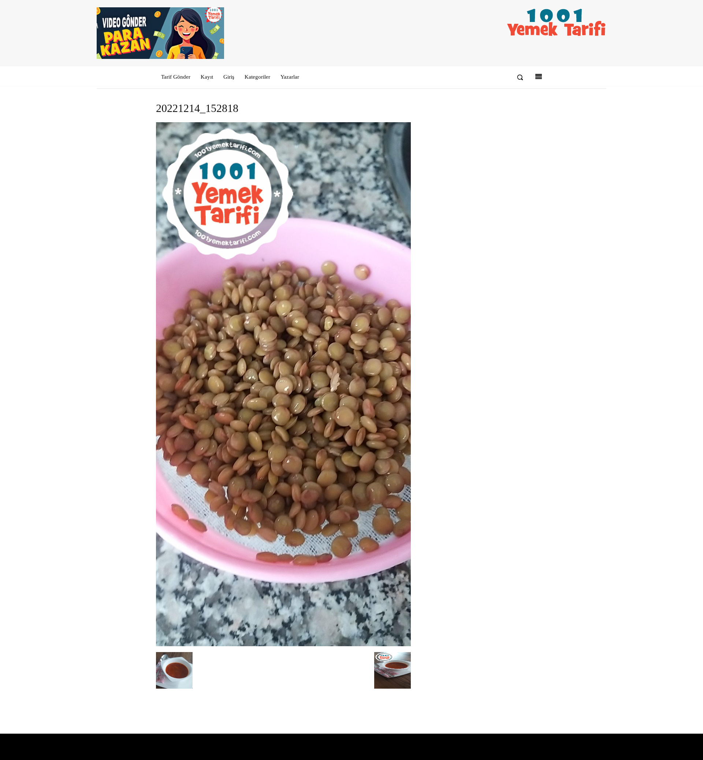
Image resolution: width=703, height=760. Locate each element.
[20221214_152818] (283, 644)
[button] (520, 77)
